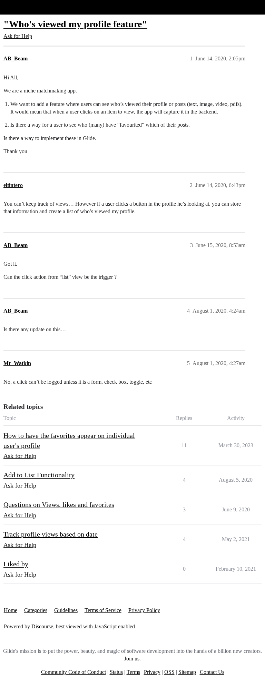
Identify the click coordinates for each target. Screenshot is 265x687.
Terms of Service (103, 610)
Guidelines (66, 610)
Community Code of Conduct (73, 672)
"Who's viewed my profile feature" (75, 24)
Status (116, 672)
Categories (35, 610)
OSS (169, 672)
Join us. (132, 658)
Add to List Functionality (39, 475)
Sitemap (187, 672)
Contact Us (212, 672)
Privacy (152, 672)
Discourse (42, 626)
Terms (133, 672)
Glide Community (23, 7)
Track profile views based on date (50, 534)
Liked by (15, 564)
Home (10, 610)
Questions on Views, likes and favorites (58, 504)
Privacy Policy (144, 610)
